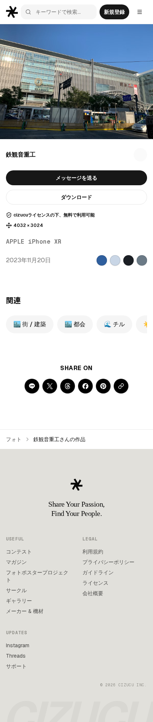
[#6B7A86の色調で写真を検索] (142, 260)
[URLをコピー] (121, 386)
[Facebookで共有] (85, 386)
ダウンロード (76, 197)
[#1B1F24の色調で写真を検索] (128, 260)
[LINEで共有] (32, 386)
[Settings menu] (139, 11)
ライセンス (95, 583)
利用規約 (92, 551)
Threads (16, 655)
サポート (16, 666)
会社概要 (92, 593)
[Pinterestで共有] (103, 386)
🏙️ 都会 (75, 324)
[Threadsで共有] (67, 386)
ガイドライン (98, 572)
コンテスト (19, 551)
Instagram (17, 645)
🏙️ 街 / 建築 (29, 324)
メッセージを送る (76, 177)
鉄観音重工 (21, 154)
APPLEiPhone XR (34, 242)
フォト (14, 439)
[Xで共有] (49, 386)
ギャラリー (19, 600)
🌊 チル (114, 324)
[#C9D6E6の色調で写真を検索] (115, 260)
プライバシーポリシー (108, 562)
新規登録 (114, 12)
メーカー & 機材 (24, 611)
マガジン (16, 562)
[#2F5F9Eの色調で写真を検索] (102, 260)
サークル (16, 590)
